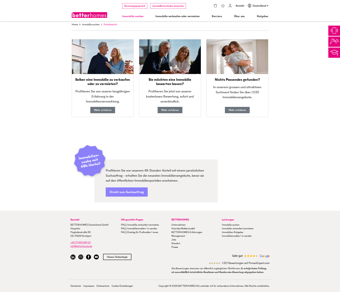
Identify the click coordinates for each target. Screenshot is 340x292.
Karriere (217, 16)
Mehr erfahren (102, 110)
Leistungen (228, 219)
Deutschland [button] (260, 5)
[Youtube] (96, 257)
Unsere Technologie (117, 257)
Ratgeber (262, 16)
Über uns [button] (239, 16)
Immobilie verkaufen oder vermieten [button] (177, 16)
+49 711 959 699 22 (80, 242)
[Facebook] (88, 257)
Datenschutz (103, 286)
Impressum (88, 286)
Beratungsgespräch (134, 6)
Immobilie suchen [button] (132, 16)
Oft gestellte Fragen (132, 219)
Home (75, 24)
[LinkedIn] (73, 257)
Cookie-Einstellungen (122, 286)
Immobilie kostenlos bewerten (168, 6)
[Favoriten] (223, 6)
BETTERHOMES (180, 219)
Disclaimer (75, 286)
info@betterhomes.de (81, 246)
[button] (127, 192)
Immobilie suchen (91, 24)
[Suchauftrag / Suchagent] (215, 6)
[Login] (230, 6)
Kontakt (240, 5)
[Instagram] (81, 257)
